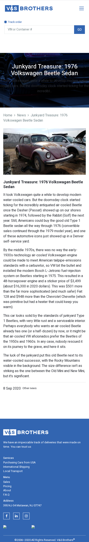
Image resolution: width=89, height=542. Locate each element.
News (21, 115)
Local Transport (13, 471)
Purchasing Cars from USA (19, 462)
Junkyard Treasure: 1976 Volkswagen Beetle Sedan (35, 118)
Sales (6, 482)
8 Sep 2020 (12, 388)
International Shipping (16, 467)
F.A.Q (6, 495)
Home (7, 115)
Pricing (7, 486)
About (7, 490)
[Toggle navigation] (79, 7)
